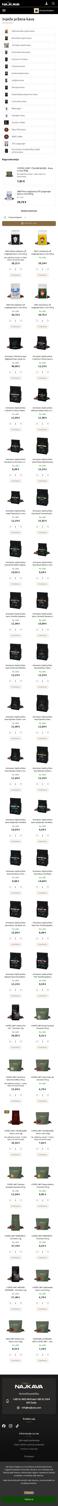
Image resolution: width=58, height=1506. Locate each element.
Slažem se (29, 1499)
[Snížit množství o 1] (10, 269)
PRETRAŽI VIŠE (30, 223)
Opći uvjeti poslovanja (29, 1440)
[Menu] (4, 10)
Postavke (29, 1493)
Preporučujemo (15, 217)
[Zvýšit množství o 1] (21, 269)
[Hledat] (53, 3)
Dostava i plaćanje (29, 1448)
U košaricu (15, 275)
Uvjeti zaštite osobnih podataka (29, 1444)
